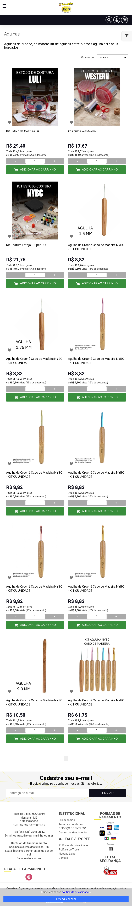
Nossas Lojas (67, 853)
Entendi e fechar (66, 899)
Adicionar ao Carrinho (38, 169)
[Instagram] (28, 877)
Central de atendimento (73, 832)
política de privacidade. (75, 892)
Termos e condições (71, 824)
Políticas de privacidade (73, 845)
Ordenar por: (88, 57)
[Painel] (117, 19)
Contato (63, 857)
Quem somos (67, 820)
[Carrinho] (124, 19)
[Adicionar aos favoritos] (9, 122)
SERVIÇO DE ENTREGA (72, 828)
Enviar (108, 793)
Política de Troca (69, 849)
